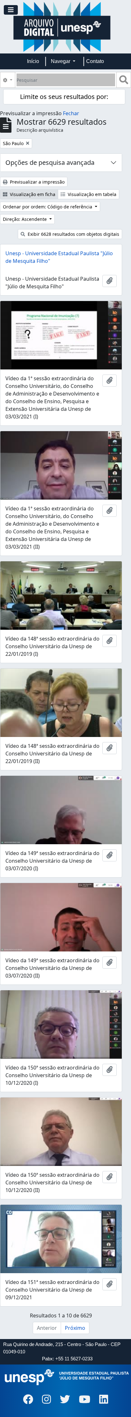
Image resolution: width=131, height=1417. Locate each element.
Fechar (71, 113)
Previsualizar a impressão (37, 182)
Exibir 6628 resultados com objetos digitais (72, 234)
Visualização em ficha (32, 194)
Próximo (75, 1327)
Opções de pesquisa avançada (49, 162)
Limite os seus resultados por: (64, 96)
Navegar (61, 61)
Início (33, 61)
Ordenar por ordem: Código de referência (48, 207)
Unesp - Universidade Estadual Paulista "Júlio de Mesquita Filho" (59, 257)
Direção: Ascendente (25, 219)
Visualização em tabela (91, 194)
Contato (95, 61)
